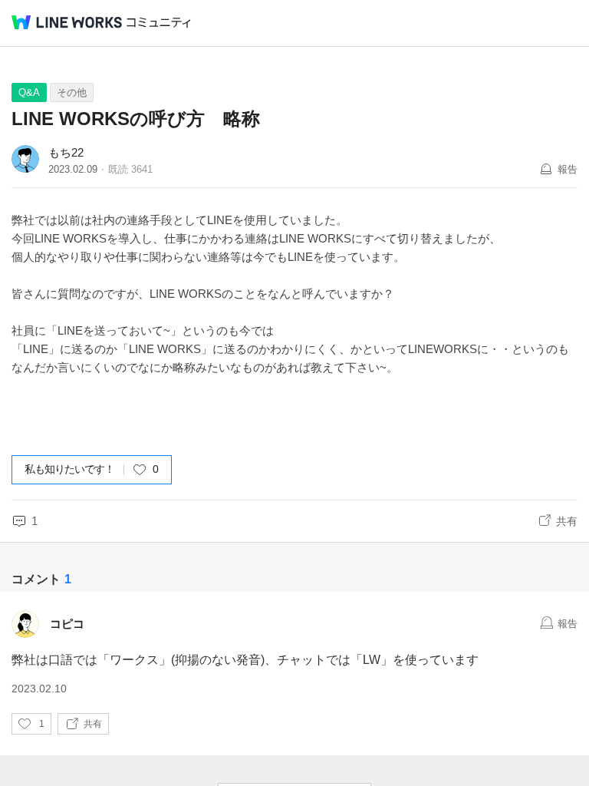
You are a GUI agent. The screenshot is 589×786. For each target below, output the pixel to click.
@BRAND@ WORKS (67, 22)
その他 (72, 92)
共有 (566, 521)
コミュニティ (159, 22)
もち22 (66, 152)
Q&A (29, 92)
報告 (567, 169)
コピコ (67, 623)
